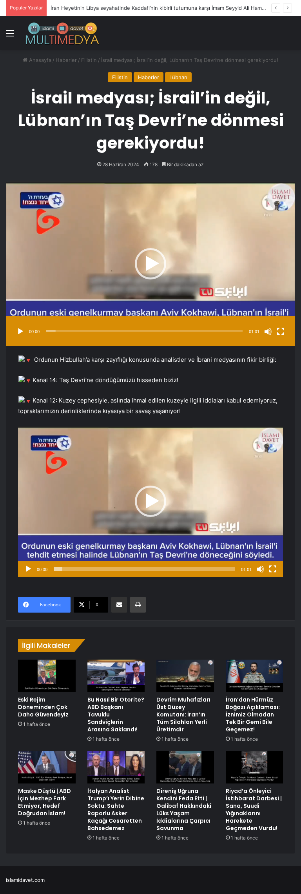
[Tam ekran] (281, 331)
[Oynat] (20, 331)
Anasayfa (39, 60)
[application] (150, 263)
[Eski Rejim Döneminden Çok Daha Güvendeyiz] (47, 676)
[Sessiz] (268, 331)
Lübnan (178, 77)
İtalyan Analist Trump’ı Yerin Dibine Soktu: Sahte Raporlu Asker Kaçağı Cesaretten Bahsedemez (115, 809)
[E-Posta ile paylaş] (119, 605)
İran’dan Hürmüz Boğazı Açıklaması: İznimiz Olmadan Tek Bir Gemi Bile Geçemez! (253, 714)
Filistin (89, 60)
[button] (150, 263)
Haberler (66, 60)
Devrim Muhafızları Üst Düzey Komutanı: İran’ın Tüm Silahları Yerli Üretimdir (183, 714)
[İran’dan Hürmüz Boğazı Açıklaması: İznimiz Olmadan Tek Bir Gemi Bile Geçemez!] (254, 676)
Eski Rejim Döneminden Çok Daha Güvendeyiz (43, 707)
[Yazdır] (138, 605)
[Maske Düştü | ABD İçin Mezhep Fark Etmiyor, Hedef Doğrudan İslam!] (47, 767)
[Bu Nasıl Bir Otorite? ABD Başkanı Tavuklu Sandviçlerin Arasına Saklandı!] (116, 676)
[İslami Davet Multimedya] (62, 33)
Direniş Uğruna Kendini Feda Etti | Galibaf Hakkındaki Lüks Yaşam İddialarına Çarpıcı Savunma (183, 809)
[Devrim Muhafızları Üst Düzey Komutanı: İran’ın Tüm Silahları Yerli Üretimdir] (185, 676)
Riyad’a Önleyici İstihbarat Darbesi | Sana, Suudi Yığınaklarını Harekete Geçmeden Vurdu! (254, 809)
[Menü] (10, 36)
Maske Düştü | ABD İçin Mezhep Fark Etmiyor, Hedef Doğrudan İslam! (44, 802)
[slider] (144, 331)
